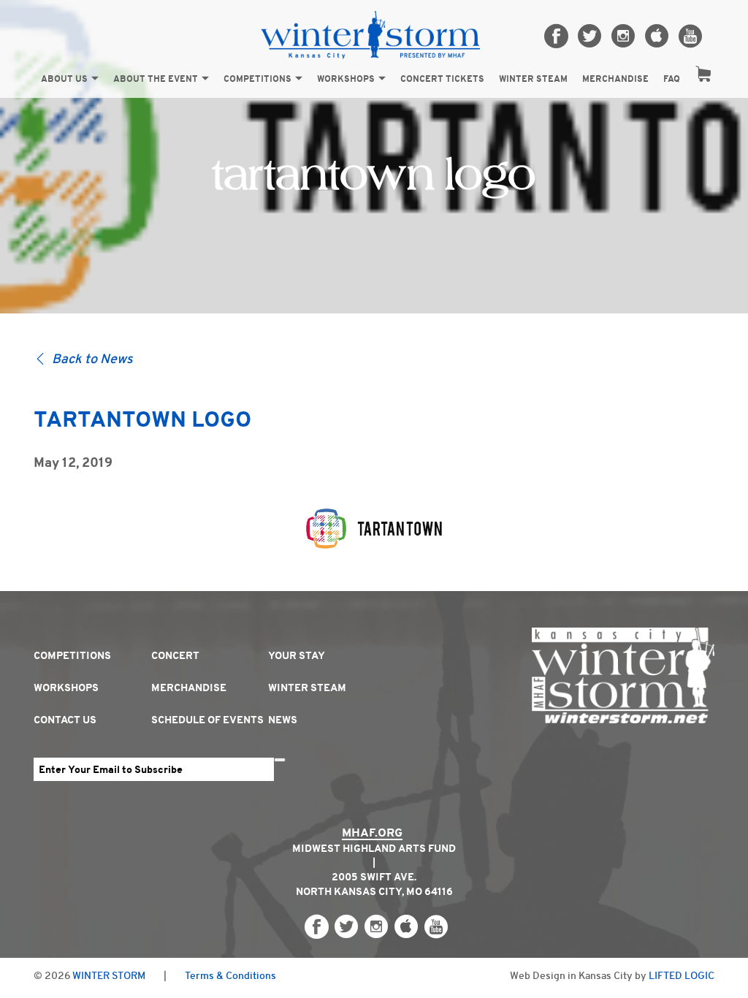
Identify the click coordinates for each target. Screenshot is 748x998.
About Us (64, 79)
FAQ (671, 79)
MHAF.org (372, 832)
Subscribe (280, 760)
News (282, 720)
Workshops (346, 79)
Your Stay (296, 655)
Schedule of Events (207, 720)
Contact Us (65, 720)
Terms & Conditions (230, 975)
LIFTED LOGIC (681, 975)
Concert (175, 655)
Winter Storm (108, 975)
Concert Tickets (442, 79)
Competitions (257, 79)
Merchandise (615, 79)
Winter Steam (533, 79)
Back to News (92, 359)
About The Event (155, 79)
